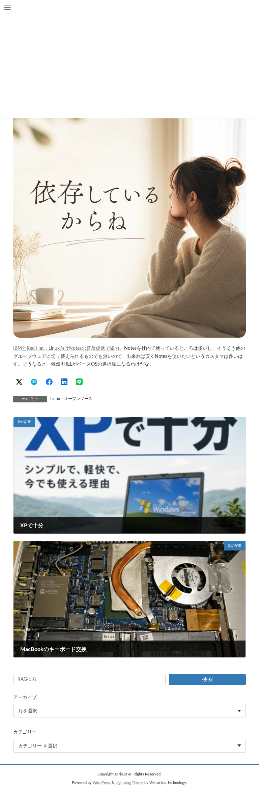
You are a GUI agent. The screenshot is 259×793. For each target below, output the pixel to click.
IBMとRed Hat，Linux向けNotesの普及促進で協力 (66, 348)
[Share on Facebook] (49, 382)
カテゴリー (25, 732)
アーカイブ (25, 697)
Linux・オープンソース (71, 399)
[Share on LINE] (79, 382)
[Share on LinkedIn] (64, 382)
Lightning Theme (129, 783)
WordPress (102, 783)
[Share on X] (19, 382)
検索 (207, 679)
